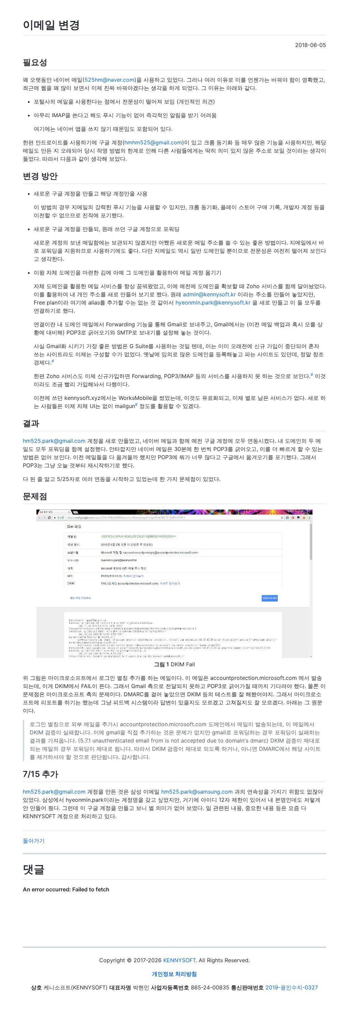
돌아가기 (34, 840)
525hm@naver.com (109, 79)
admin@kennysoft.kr (209, 294)
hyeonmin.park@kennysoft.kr (213, 302)
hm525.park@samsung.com (197, 791)
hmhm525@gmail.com (153, 142)
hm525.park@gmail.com (54, 440)
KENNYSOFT (179, 960)
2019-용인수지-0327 (291, 987)
